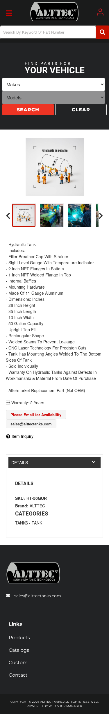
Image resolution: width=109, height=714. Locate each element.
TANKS (21, 523)
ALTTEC (37, 506)
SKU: (20, 498)
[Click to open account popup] (100, 12)
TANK (37, 523)
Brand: (21, 506)
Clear (81, 110)
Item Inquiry (22, 436)
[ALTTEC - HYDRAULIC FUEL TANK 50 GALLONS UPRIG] (54, 167)
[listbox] (53, 85)
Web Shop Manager (65, 706)
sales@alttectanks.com (37, 595)
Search (28, 110)
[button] (54, 32)
